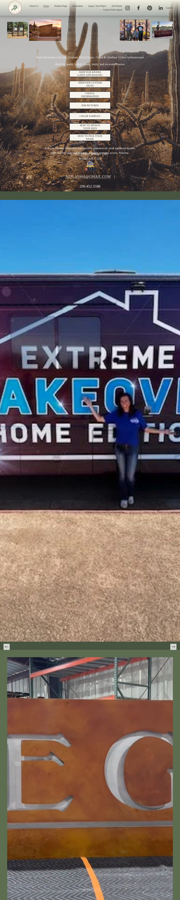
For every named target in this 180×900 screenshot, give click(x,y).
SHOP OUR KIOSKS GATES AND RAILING (90, 73)
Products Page (60, 6)
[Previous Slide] (7, 647)
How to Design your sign (90, 127)
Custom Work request (112, 10)
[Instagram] (127, 8)
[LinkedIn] (160, 8)
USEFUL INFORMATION (90, 95)
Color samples (90, 116)
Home (46, 6)
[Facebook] (138, 8)
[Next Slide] (173, 647)
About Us (33, 6)
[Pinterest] (149, 8)
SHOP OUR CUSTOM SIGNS (90, 84)
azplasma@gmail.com (88, 176)
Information (77, 6)
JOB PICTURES (90, 105)
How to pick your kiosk (90, 137)
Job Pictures (117, 6)
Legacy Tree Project (97, 6)
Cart (169, 8)
